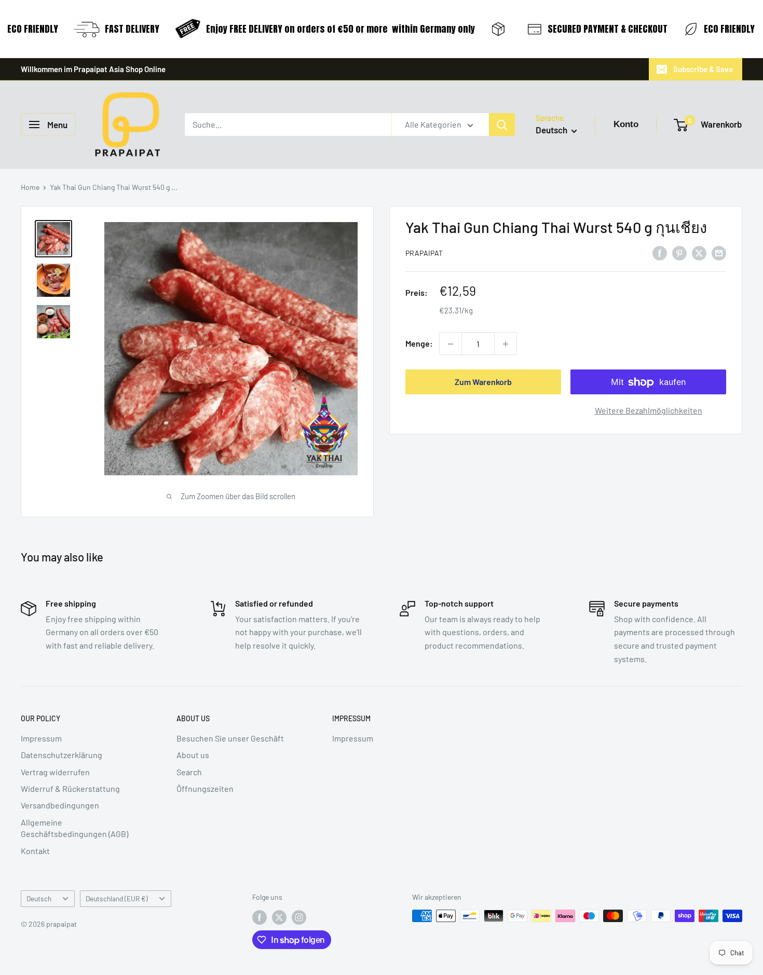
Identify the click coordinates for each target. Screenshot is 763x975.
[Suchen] (502, 124)
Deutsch (38, 898)
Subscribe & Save (703, 69)
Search (189, 772)
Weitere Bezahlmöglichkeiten (648, 411)
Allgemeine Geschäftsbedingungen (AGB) (74, 828)
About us (192, 755)
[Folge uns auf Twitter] (279, 917)
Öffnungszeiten (205, 788)
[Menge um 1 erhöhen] (505, 344)
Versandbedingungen (60, 805)
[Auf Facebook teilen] (659, 252)
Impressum (41, 738)
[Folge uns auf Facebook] (259, 917)
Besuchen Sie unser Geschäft (230, 738)
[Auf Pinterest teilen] (679, 252)
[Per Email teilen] (719, 252)
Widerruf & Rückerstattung (70, 788)
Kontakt (35, 851)
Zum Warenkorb (483, 382)
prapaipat (424, 253)
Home (30, 187)
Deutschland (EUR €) (117, 898)
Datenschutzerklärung (61, 755)
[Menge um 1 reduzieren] (450, 344)
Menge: (419, 344)
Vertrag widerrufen (55, 772)
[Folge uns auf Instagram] (299, 917)
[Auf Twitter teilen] (699, 252)
